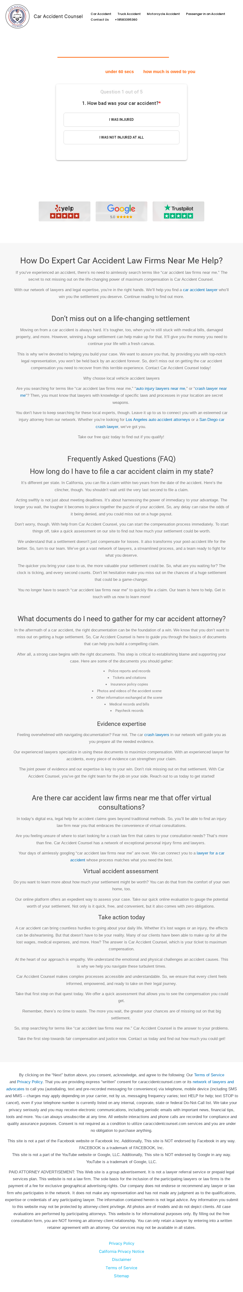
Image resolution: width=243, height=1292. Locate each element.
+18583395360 (126, 19)
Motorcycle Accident (163, 14)
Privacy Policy (29, 1082)
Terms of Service (209, 1075)
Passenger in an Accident (205, 14)
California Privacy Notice (121, 1251)
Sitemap (121, 1275)
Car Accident (101, 14)
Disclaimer (121, 1259)
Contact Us (100, 19)
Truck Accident (129, 14)
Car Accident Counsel (58, 16)
